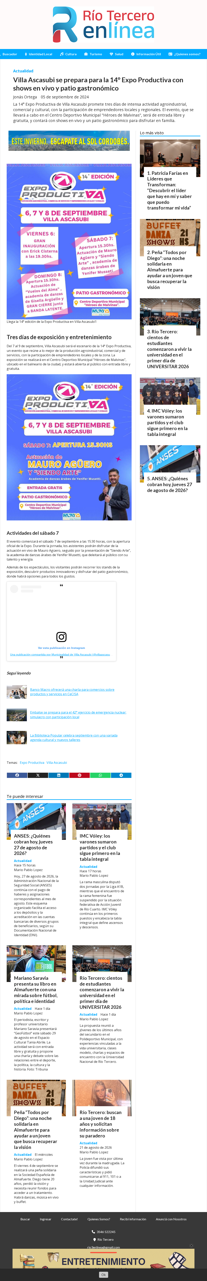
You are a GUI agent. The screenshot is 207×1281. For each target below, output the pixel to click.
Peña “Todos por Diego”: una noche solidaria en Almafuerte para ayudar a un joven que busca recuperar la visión (35, 1129)
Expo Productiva (32, 762)
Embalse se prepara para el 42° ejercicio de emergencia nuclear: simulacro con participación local (78, 714)
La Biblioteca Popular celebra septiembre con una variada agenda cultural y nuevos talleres (73, 737)
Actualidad (23, 71)
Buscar (25, 1219)
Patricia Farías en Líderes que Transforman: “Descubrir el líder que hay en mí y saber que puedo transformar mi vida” (169, 190)
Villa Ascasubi (56, 762)
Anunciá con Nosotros (171, 1219)
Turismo (96, 54)
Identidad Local (40, 54)
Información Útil (148, 54)
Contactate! (69, 1219)
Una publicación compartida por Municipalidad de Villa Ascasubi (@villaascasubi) (61, 654)
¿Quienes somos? (187, 54)
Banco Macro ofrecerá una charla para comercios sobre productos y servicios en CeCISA (72, 691)
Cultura (71, 54)
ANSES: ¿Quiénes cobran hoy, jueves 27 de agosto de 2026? (33, 844)
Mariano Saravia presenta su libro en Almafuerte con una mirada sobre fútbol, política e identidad (36, 989)
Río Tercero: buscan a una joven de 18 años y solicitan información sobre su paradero (100, 1123)
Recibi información (133, 1219)
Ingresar (45, 1219)
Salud (119, 54)
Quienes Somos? (99, 1219)
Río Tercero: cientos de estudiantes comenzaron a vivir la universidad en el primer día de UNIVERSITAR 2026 (102, 992)
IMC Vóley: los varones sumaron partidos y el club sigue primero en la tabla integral (100, 847)
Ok (103, 1275)
